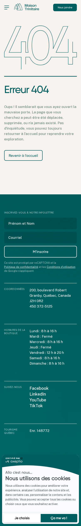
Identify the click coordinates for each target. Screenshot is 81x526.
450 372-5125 (40, 306)
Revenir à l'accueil (23, 155)
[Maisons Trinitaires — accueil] (26, 6)
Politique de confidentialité (21, 267)
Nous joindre (65, 7)
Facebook (39, 388)
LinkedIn (37, 394)
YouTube (37, 399)
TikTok (36, 405)
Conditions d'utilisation (61, 267)
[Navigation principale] (6, 7)
